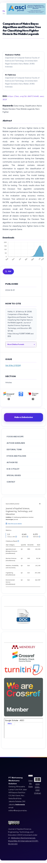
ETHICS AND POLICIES (16, 456)
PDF (9, 271)
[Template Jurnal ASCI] (23, 623)
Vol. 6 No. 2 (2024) (13, 365)
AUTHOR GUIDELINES (16, 443)
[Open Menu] (2, 5)
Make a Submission (23, 417)
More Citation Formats (15, 344)
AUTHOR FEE (12, 462)
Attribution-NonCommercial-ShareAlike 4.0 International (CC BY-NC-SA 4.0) (23, 841)
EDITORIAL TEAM (14, 449)
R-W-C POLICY (13, 469)
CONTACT (11, 482)
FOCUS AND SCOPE (15, 437)
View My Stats (30, 783)
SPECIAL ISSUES (14, 475)
